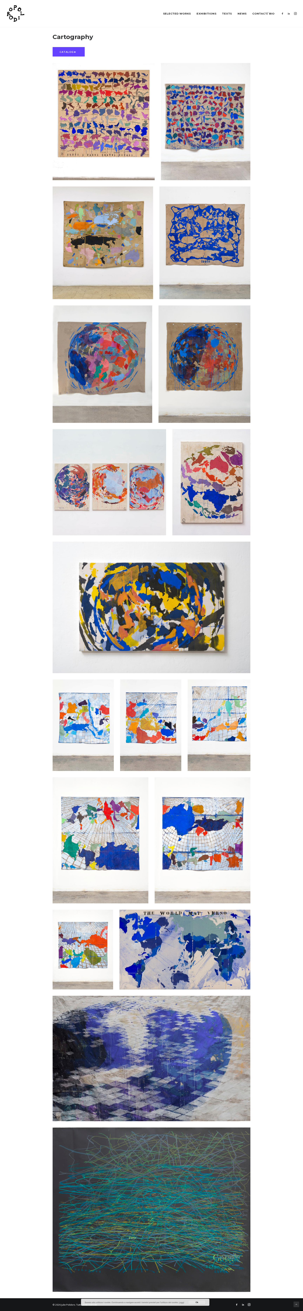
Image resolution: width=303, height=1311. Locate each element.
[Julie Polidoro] (15, 13)
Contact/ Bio (263, 13)
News (242, 13)
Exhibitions (206, 13)
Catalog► (69, 52)
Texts (227, 13)
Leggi (181, 1302)
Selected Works (177, 13)
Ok (197, 1302)
